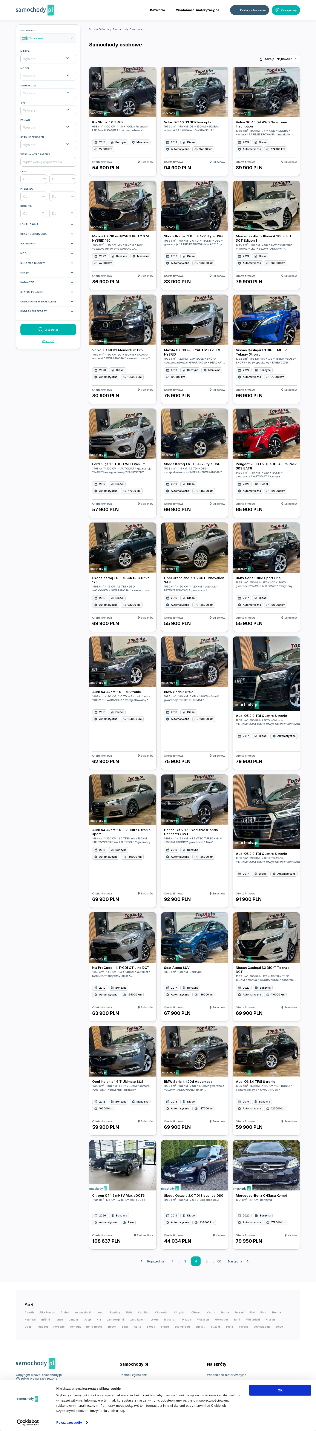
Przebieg (26, 188)
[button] (48, 225)
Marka (25, 51)
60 (219, 1261)
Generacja (28, 85)
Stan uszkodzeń (32, 137)
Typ (23, 102)
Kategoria (47, 34)
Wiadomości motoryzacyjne (197, 10)
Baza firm (157, 10)
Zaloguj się (289, 10)
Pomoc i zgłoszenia (133, 1375)
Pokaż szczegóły (69, 1422)
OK (280, 1390)
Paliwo (25, 119)
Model (24, 68)
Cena (24, 171)
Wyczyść (48, 341)
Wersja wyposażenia (35, 154)
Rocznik (26, 205)
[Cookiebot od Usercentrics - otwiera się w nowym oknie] (28, 1422)
